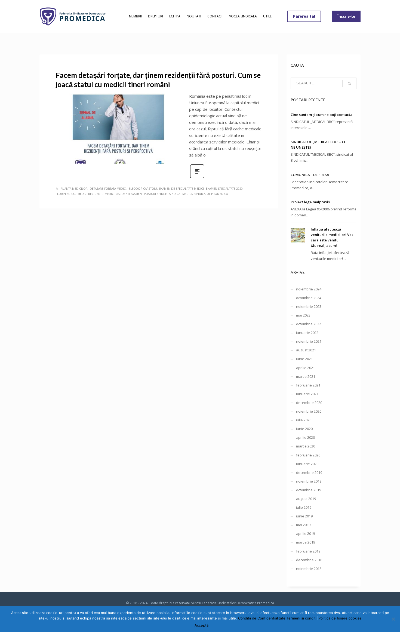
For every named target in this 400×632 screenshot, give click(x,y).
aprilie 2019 (305, 533)
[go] (349, 83)
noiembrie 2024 (308, 289)
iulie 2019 (303, 507)
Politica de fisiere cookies (340, 618)
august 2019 (306, 498)
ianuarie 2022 (307, 332)
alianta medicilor (74, 189)
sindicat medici (180, 194)
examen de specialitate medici (181, 189)
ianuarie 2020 (307, 463)
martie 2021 (305, 376)
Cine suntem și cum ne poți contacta (321, 114)
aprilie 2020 (305, 437)
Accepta (201, 625)
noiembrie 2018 (308, 568)
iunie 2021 (304, 358)
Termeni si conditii (302, 618)
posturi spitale (155, 194)
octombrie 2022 (308, 323)
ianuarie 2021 (307, 393)
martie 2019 (305, 542)
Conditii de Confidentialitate (261, 618)
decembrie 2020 (309, 402)
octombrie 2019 (308, 489)
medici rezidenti (90, 194)
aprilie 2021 (305, 367)
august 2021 (306, 350)
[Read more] (197, 177)
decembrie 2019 (309, 472)
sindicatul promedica (211, 194)
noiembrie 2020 (308, 411)
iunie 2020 (304, 428)
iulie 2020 (303, 420)
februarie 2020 (308, 455)
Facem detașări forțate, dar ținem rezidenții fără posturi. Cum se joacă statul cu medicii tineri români (158, 80)
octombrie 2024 (308, 297)
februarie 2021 (308, 385)
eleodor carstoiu (143, 189)
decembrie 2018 (309, 559)
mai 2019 (303, 524)
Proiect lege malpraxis (310, 202)
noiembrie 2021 (308, 341)
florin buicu (65, 194)
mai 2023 (303, 315)
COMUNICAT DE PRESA (310, 174)
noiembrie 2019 (308, 481)
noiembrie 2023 (308, 306)
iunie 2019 (304, 516)
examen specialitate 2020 (224, 189)
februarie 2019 (308, 551)
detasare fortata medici (108, 189)
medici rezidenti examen (123, 194)
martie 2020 (305, 446)
